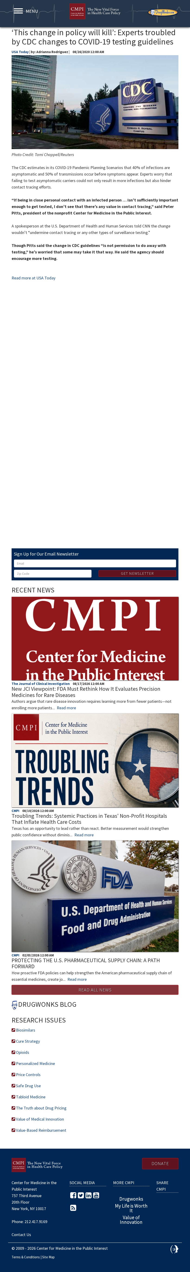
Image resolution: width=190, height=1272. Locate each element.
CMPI (95, 13)
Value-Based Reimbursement (40, 1130)
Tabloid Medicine (30, 1096)
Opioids (22, 1052)
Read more (66, 707)
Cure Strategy (27, 1041)
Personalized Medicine (35, 1063)
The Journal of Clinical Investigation (41, 683)
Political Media (174, 1249)
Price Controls (28, 1074)
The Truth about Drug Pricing (40, 1108)
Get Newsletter (137, 573)
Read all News (95, 990)
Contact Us (21, 1234)
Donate (160, 1163)
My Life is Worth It (131, 1208)
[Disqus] (95, 355)
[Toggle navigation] (18, 11)
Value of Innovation (131, 1219)
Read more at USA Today (33, 278)
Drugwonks (162, 12)
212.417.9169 (36, 1221)
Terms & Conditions (26, 1257)
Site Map (48, 1257)
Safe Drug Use (28, 1085)
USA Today (20, 52)
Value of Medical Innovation (39, 1119)
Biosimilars (25, 1030)
